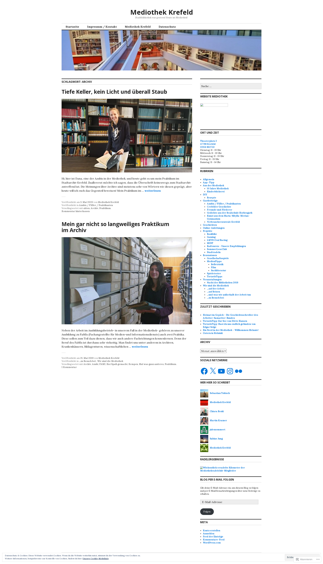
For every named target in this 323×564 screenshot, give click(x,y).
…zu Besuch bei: (215, 297)
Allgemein (208, 179)
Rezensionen (210, 255)
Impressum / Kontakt (102, 26)
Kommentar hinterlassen (76, 211)
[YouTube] (221, 371)
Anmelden (208, 533)
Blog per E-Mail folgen (217, 479)
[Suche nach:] (230, 86)
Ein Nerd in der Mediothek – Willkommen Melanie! (231, 330)
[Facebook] (204, 371)
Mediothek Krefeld (161, 12)
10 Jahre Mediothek (218, 188)
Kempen (133, 364)
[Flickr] (239, 371)
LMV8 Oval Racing (217, 240)
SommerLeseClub (217, 249)
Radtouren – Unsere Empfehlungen (226, 246)
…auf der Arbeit (215, 288)
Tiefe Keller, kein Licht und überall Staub (114, 91)
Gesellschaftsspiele (218, 258)
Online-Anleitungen (214, 228)
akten (86, 208)
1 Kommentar (69, 367)
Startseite (72, 26)
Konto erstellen (211, 530)
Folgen (206, 511)
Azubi (95, 364)
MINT (210, 243)
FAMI (102, 364)
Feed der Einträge (213, 536)
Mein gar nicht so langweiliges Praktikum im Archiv (115, 227)
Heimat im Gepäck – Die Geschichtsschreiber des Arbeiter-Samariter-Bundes (230, 316)
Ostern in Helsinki (213, 333)
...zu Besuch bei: (87, 361)
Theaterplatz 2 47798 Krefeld (208, 142)
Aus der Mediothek (213, 185)
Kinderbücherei (216, 191)
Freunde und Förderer (219, 209)
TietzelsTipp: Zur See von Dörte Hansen (225, 321)
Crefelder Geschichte (219, 206)
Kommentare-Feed (214, 539)
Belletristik (217, 264)
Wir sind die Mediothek (110, 361)
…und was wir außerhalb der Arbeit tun (229, 294)
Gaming (211, 237)
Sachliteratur (218, 270)
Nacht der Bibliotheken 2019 (222, 282)
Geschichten (210, 225)
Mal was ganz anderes (151, 364)
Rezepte (211, 197)
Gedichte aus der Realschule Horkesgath (229, 212)
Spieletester (214, 273)
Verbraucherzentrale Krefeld (223, 221)
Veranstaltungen (212, 279)
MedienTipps (214, 261)
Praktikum (105, 208)
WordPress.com (212, 542)
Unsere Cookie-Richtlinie (96, 558)
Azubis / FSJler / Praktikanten (96, 205)
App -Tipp (208, 182)
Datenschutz (167, 26)
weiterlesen (153, 190)
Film (213, 267)
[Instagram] (230, 371)
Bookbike (212, 234)
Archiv (94, 208)
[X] (213, 371)
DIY (205, 194)
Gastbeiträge (210, 200)
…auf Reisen (213, 291)
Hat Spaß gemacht (117, 364)
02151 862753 (207, 147)
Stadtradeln (214, 252)
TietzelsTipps (214, 276)
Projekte (207, 231)
